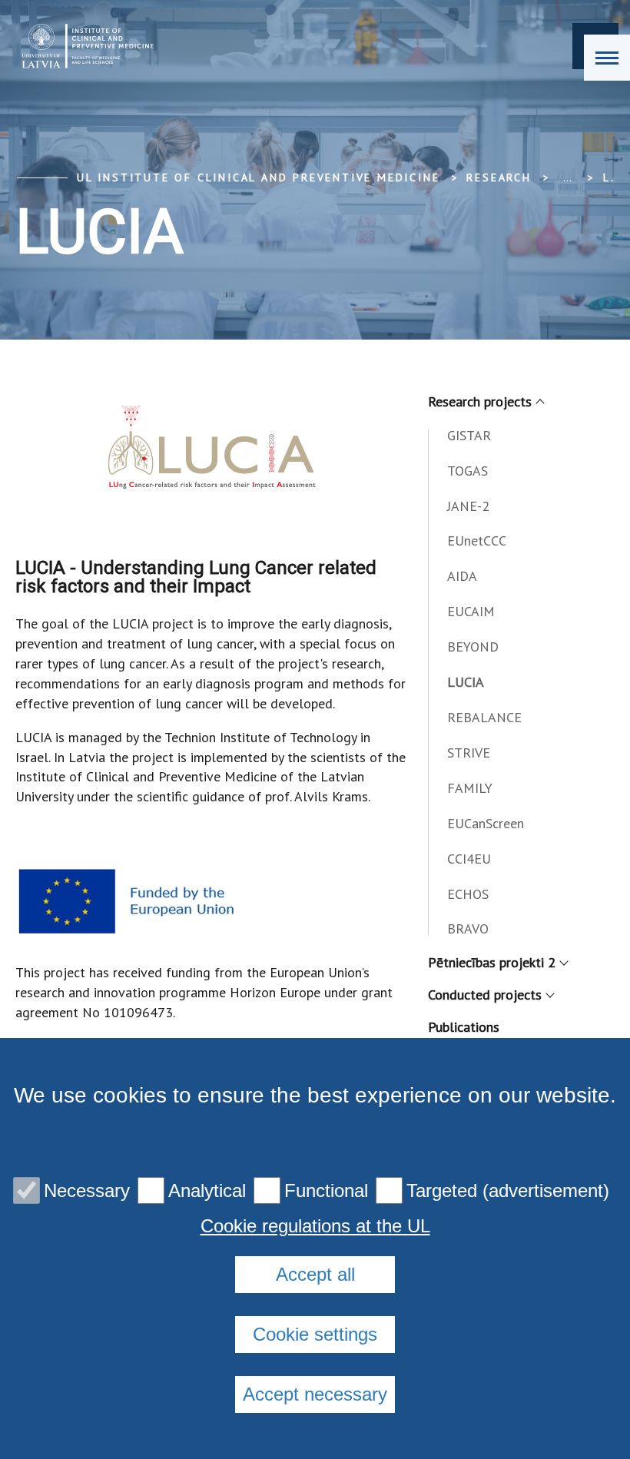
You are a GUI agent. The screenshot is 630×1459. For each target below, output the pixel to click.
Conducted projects (485, 994)
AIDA (462, 576)
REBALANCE (484, 717)
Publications (463, 1027)
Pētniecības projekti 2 (491, 962)
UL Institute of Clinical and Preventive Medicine (258, 177)
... (567, 177)
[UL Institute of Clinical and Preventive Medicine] (83, 46)
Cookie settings (315, 1334)
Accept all (315, 1274)
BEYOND (473, 646)
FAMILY (469, 788)
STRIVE (468, 752)
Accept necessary (315, 1394)
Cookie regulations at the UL (315, 1226)
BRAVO (468, 928)
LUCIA (465, 682)
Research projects (480, 401)
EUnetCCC (476, 540)
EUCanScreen (485, 823)
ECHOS (468, 894)
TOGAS (467, 470)
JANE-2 (468, 506)
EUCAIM (471, 611)
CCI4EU (469, 858)
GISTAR (469, 435)
